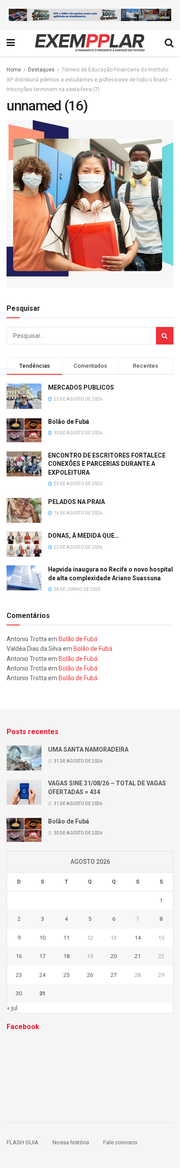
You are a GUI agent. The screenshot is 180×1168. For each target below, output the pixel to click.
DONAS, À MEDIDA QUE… (83, 535)
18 (66, 956)
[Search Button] (164, 335)
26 (90, 975)
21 (138, 956)
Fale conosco (120, 1142)
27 (114, 975)
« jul (12, 1008)
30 (19, 993)
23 (19, 975)
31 (42, 993)
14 (138, 937)
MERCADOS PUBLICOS (81, 387)
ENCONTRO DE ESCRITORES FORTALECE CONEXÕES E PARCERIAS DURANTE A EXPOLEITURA (107, 464)
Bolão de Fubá (68, 421)
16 (19, 956)
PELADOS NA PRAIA (76, 501)
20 (114, 956)
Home (14, 70)
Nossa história (70, 1142)
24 (42, 975)
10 (42, 937)
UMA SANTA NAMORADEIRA (88, 749)
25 (66, 975)
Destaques (41, 70)
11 (66, 937)
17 (42, 956)
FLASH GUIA (22, 1142)
